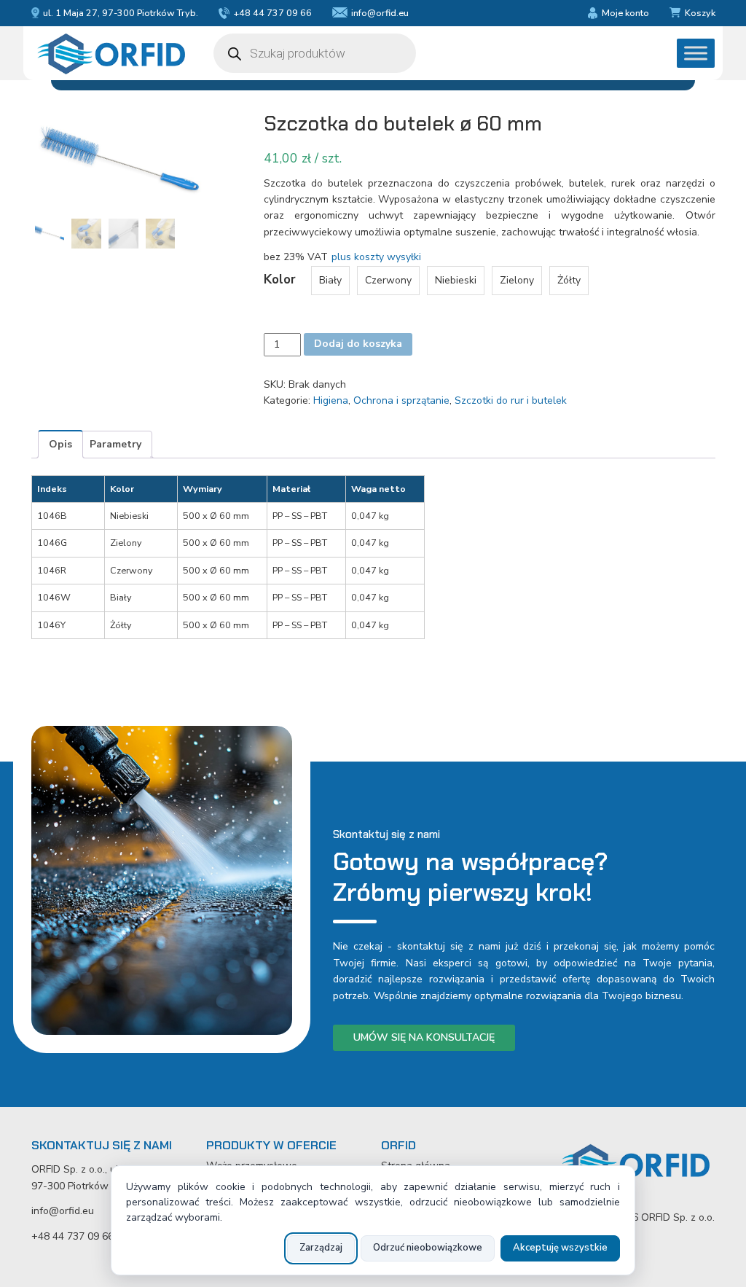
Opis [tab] (60, 444)
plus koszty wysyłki (376, 257)
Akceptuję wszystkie (560, 1247)
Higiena (330, 400)
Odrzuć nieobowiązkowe (427, 1247)
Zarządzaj (320, 1247)
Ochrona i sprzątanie (401, 400)
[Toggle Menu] (695, 53)
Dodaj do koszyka (358, 344)
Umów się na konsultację (424, 1037)
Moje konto (625, 13)
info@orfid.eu (380, 13)
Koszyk (700, 13)
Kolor (280, 279)
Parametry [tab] (115, 444)
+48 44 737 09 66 (272, 13)
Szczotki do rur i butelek (511, 400)
